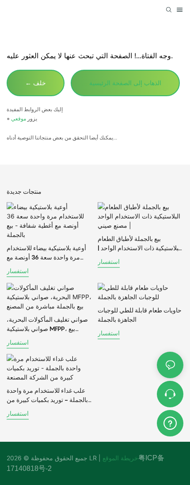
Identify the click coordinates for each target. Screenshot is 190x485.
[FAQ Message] (170, 421)
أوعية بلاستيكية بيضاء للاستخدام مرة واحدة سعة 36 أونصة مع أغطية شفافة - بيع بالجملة (46, 253)
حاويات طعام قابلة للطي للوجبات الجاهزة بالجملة (140, 314)
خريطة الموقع (119, 458)
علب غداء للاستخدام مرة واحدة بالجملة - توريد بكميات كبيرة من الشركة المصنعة (47, 395)
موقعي (18, 119)
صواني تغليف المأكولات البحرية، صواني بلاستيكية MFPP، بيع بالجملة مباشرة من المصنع (47, 324)
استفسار (18, 270)
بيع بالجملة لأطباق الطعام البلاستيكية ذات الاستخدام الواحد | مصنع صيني (140, 243)
